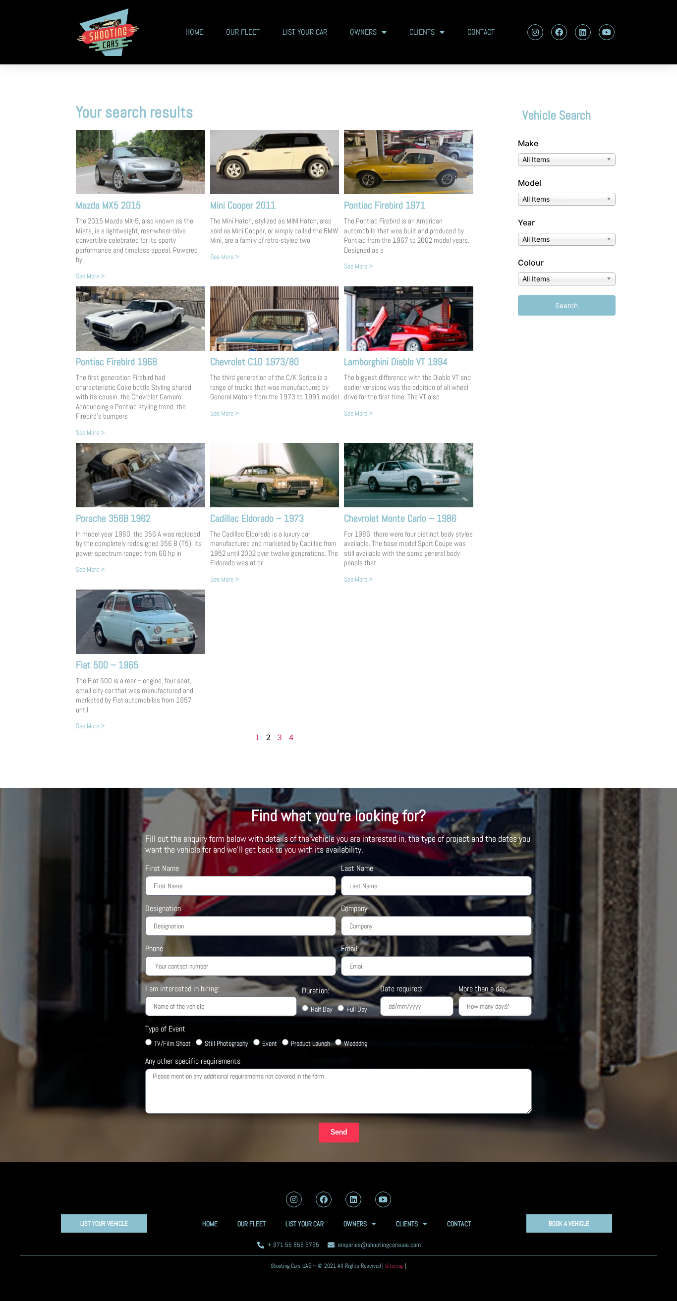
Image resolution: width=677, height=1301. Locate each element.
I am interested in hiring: (182, 989)
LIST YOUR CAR (304, 32)
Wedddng (355, 1043)
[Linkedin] (583, 32)
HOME (194, 32)
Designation (163, 909)
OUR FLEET (243, 32)
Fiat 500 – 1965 (107, 664)
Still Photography (226, 1043)
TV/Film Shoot (172, 1043)
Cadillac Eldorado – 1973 (257, 518)
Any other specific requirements (192, 1061)
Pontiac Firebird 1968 (116, 361)
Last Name (357, 869)
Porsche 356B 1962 (113, 518)
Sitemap (394, 1266)
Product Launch (310, 1043)
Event (269, 1043)
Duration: (315, 991)
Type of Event (165, 1029)
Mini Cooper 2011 (243, 205)
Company (354, 909)
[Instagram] (535, 32)
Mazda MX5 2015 (108, 205)
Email (349, 949)
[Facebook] (559, 32)
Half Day (322, 1009)
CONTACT (481, 32)
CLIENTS (422, 32)
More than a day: (482, 989)
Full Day (356, 1009)
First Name (162, 869)
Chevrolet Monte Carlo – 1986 (400, 518)
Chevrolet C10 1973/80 (254, 361)
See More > (90, 275)
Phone (154, 949)
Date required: (401, 989)
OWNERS (363, 32)
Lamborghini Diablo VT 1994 (396, 361)
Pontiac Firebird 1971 (384, 205)
